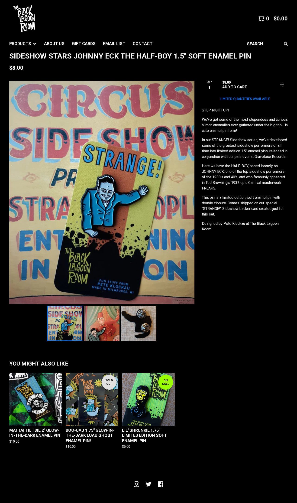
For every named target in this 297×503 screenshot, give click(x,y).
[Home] (24, 18)
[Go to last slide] (15, 192)
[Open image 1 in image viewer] (101, 192)
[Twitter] (148, 484)
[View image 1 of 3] (65, 323)
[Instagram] (136, 484)
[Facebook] (160, 484)
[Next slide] (188, 192)
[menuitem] (23, 43)
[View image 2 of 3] (101, 323)
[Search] (286, 43)
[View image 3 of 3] (139, 323)
